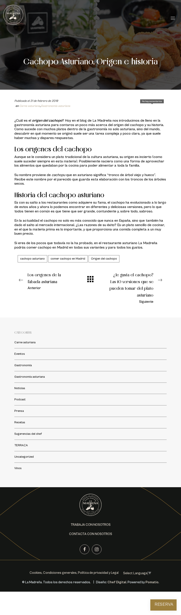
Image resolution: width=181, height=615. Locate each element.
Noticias (19, 388)
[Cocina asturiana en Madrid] (85, 17)
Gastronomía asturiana (55, 106)
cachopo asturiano (32, 258)
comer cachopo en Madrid (68, 258)
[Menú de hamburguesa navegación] (173, 17)
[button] (90, 525)
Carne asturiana (29, 106)
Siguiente (131, 288)
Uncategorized (24, 457)
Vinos (18, 468)
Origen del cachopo (104, 258)
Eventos (19, 353)
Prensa (19, 411)
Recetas (19, 422)
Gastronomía (23, 365)
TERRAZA (21, 445)
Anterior (44, 281)
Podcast (20, 399)
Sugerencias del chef (28, 434)
